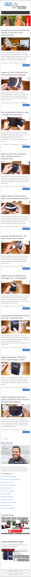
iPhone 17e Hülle (5, 493)
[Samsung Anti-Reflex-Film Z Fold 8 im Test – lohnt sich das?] (15, 321)
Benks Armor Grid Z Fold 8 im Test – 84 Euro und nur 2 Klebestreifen (13, 156)
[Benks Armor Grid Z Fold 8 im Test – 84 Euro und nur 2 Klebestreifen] (15, 161)
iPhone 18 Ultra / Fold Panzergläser (10, 479)
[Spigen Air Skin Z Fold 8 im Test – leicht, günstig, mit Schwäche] (15, 78)
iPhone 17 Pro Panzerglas (7, 491)
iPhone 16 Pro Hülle (6, 505)
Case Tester (6, 63)
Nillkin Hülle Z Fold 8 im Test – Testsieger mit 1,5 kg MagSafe (14, 277)
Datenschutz (5, 573)
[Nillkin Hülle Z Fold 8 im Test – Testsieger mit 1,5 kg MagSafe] (15, 281)
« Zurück (5, 438)
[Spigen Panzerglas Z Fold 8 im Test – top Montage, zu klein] (15, 362)
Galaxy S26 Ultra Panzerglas (8, 502)
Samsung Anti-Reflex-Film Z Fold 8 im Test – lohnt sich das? (15, 316)
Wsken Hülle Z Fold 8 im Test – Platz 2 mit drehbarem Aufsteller (15, 197)
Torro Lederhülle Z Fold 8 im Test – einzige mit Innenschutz (15, 113)
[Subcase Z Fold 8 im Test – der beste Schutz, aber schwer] (15, 241)
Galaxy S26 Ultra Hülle (7, 499)
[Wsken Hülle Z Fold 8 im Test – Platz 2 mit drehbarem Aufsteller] (15, 201)
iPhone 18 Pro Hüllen (6, 482)
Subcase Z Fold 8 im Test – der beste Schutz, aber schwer (14, 237)
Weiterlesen (26, 65)
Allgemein (24, 63)
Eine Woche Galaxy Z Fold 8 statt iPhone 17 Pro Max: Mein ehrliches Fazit (15, 32)
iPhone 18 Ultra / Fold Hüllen (8, 476)
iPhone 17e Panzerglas (7, 496)
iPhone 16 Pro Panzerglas (7, 508)
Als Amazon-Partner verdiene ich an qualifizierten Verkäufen (18, 573)
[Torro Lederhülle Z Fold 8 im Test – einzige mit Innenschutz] (15, 118)
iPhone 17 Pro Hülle (6, 488)
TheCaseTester (17, 573)
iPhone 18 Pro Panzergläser (8, 485)
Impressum (11, 573)
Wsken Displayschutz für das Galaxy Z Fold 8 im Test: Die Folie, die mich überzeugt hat (15, 399)
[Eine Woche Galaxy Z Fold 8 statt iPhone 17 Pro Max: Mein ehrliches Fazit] (15, 38)
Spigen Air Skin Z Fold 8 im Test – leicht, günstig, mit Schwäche (15, 73)
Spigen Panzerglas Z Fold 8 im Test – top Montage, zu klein (13, 358)
